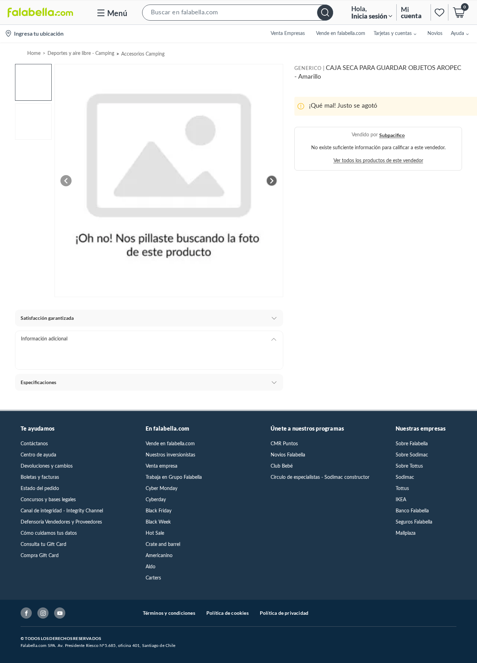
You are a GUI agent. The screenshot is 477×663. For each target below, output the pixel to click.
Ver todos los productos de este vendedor (378, 160)
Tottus (402, 488)
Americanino (159, 555)
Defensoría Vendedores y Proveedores (61, 522)
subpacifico (392, 135)
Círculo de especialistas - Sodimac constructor (320, 477)
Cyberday (156, 499)
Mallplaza (406, 533)
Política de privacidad (284, 613)
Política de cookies (227, 613)
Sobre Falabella (412, 443)
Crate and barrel (163, 544)
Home (34, 53)
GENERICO (308, 68)
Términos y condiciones (169, 613)
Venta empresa (161, 466)
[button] (237, 12)
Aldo (150, 566)
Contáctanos (34, 443)
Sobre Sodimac (412, 455)
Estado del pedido (40, 488)
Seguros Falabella (414, 522)
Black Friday (158, 511)
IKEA (401, 499)
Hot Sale (155, 533)
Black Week (158, 522)
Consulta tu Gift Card (43, 544)
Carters (153, 578)
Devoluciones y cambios (47, 466)
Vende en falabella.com (170, 443)
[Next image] (271, 180)
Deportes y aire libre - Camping (80, 53)
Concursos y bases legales (48, 499)
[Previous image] (66, 180)
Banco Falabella (412, 511)
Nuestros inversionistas (170, 455)
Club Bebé (282, 466)
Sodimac (405, 477)
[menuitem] (390, 33)
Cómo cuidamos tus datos (49, 533)
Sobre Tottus (409, 466)
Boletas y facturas (40, 477)
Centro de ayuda (38, 455)
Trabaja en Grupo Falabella (174, 477)
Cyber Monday (161, 488)
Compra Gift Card (40, 555)
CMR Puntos (284, 443)
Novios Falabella (288, 455)
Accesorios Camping (142, 54)
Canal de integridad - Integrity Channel (62, 511)
